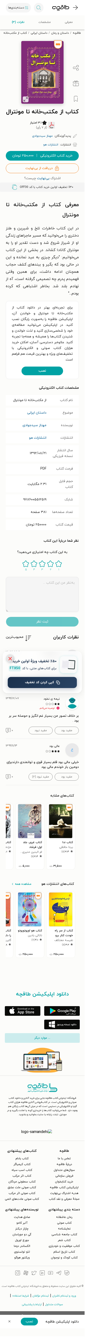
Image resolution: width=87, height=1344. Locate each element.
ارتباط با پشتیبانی (32, 1304)
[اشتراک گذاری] (76, 68)
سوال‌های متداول (64, 1170)
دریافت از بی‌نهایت (39, 168)
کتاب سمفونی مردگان (22, 1182)
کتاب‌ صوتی (64, 1223)
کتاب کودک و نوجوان (64, 1258)
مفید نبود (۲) (40, 777)
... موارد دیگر (42, 1038)
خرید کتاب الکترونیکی (42, 155)
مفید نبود (41, 730)
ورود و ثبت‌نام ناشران (64, 1296)
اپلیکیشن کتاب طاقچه (64, 1187)
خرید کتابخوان (64, 1182)
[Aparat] (26, 1273)
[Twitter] (34, 1273)
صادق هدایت (22, 1217)
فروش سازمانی (64, 1176)
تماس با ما (64, 1158)
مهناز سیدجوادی (34, 425)
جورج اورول (22, 1240)
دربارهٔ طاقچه (64, 1164)
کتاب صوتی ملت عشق (22, 1187)
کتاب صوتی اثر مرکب (22, 1193)
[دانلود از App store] (22, 1011)
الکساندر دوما (22, 1246)
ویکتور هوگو (22, 1258)
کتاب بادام (22, 1158)
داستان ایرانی (39, 33)
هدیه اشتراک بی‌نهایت (64, 1193)
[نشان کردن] (76, 99)
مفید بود (66, 730)
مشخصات (44, 22)
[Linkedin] (42, 1273)
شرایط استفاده (20, 1296)
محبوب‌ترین (14, 637)
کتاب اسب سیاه (22, 1170)
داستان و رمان (60, 33)
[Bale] (67, 1273)
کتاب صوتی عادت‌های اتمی (22, 1199)
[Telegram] (59, 1273)
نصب (42, 370)
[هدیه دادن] (76, 83)
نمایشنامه (64, 1229)
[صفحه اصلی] (60, 7)
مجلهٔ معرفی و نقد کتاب (64, 1199)
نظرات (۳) (18, 22)
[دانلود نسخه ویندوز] (62, 1024)
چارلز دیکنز (22, 1229)
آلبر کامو (22, 1223)
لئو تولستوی (22, 1252)
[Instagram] (18, 1273)
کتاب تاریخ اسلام (64, 1252)
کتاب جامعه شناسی (64, 1234)
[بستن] (10, 658)
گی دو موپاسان (22, 1234)
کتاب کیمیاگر (22, 1164)
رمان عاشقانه (64, 1217)
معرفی (69, 22)
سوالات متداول (54, 1304)
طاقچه (77, 33)
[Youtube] (50, 1273)
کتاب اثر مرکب (22, 1176)
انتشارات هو (37, 438)
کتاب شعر (64, 1240)
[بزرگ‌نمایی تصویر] (26, 99)
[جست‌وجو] (39, 8)
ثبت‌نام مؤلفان (41, 1296)
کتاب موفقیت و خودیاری (64, 1246)
